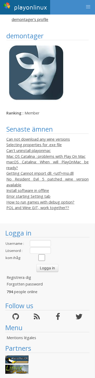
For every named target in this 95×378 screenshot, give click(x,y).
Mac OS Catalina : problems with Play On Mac (46, 156)
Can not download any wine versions (38, 139)
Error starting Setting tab (28, 196)
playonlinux (29, 7)
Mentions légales (21, 337)
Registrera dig (19, 277)
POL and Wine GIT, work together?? (37, 207)
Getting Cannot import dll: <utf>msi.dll (40, 173)
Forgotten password (25, 284)
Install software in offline (27, 190)
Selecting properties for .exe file (34, 144)
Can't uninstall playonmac (28, 150)
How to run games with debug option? (40, 202)
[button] (88, 7)
